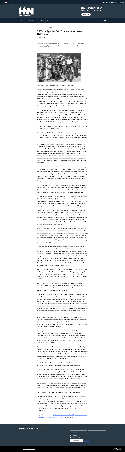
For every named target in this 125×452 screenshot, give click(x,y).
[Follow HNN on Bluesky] (105, 21)
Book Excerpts (33, 21)
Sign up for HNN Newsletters (29, 449)
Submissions (50, 21)
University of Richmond (118, 2)
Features (23, 21)
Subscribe (86, 14)
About (42, 21)
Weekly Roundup (76, 437)
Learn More (87, 440)
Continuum (74, 435)
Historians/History (41, 27)
